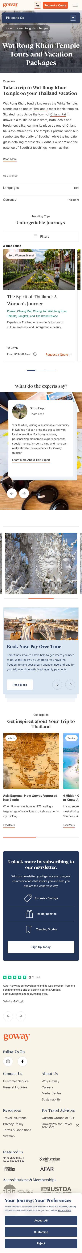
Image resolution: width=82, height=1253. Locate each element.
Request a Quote (55, 5)
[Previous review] (8, 1016)
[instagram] (8, 1061)
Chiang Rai (58, 114)
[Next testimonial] (24, 493)
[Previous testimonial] (12, 493)
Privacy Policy (13, 1124)
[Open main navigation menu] (75, 5)
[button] (58, 354)
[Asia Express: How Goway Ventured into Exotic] (31, 761)
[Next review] (21, 1016)
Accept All (41, 1220)
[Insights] (11, 738)
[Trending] (71, 738)
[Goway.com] (11, 5)
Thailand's (40, 109)
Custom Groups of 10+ (58, 1117)
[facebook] (22, 1061)
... (15, 28)
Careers (47, 1087)
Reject (41, 1243)
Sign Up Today (41, 947)
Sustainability (51, 1099)
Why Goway (50, 1081)
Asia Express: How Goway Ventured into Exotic (30, 798)
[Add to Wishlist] (70, 254)
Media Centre (51, 1093)
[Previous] (57, 685)
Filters (44, 236)
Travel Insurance (15, 1117)
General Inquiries (15, 1087)
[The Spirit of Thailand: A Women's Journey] (39, 305)
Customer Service (16, 1081)
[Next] (70, 685)
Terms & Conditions (17, 1130)
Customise (41, 1232)
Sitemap (9, 1136)
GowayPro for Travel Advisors (57, 1125)
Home (8, 28)
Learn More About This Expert (31, 459)
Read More (20, 684)
